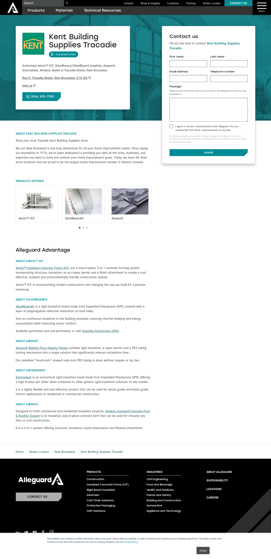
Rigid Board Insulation (101, 490)
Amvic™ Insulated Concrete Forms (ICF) (43, 267)
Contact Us (238, 3)
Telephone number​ (222, 71)
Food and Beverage (159, 484)
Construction (95, 479)
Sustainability (217, 480)
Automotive (154, 505)
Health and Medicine (160, 490)
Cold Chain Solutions (100, 500)
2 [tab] (83, 228)
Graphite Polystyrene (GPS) (100, 331)
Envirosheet (24, 377)
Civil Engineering (157, 479)
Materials (64, 10)
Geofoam (93, 495)
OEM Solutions (96, 511)
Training (191, 3)
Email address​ (178, 71)
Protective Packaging (101, 505)
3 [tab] (87, 228)
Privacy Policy (131, 541)
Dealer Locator (212, 3)
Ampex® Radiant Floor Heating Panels (42, 348)
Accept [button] (203, 550)
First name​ (176, 56)
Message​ (175, 86)
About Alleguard (219, 472)
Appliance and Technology (164, 511)
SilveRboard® (25, 306)
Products (36, 10)
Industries (154, 472)
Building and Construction (164, 500)
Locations (173, 3)
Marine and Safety (159, 495)
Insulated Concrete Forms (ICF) (108, 484)
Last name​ (217, 56)
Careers (128, 3)
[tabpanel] (37, 204)
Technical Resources (102, 10)
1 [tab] (79, 228)
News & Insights (150, 3)
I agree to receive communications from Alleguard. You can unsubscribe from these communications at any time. (206, 128)
